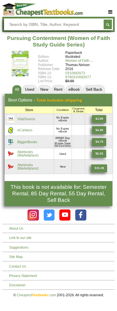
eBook (74, 89)
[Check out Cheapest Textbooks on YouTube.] (64, 215)
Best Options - (45, 100)
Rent (58, 89)
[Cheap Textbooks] (42, 15)
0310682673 (75, 73)
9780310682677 (78, 77)
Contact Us (17, 266)
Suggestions (18, 247)
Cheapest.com (36, 295)
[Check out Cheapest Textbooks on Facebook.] (80, 215)
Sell (94, 89)
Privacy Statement (23, 276)
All (17, 89)
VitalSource (26, 119)
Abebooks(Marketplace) (28, 153)
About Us (16, 228)
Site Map (16, 257)
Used (29, 89)
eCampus (24, 130)
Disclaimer (17, 285)
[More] (110, 12)
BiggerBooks (27, 142)
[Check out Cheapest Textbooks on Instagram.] (33, 215)
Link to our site (20, 238)
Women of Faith (77, 61)
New (44, 89)
